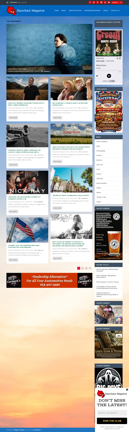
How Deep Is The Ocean (17, 69)
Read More (13, 118)
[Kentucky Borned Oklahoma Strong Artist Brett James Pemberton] (27, 88)
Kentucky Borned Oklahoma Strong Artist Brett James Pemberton (26, 104)
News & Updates (102, 141)
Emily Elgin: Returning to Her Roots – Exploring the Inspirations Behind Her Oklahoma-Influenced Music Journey (68, 244)
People (99, 188)
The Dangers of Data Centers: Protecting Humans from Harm (107, 287)
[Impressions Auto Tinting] (108, 314)
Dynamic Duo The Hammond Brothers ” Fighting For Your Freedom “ (24, 246)
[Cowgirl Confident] (108, 345)
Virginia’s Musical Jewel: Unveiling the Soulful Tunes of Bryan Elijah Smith (24, 151)
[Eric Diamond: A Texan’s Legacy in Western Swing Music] (71, 88)
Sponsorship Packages (92, 10)
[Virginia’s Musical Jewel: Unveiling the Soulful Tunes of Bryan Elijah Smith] (27, 135)
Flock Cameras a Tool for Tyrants (108, 282)
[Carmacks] (49, 280)
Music (31, 108)
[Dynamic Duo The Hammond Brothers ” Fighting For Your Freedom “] (27, 230)
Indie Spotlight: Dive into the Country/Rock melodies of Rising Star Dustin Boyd (71, 148)
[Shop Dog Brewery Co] (108, 235)
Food (98, 169)
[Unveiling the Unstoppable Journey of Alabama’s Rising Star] (27, 182)
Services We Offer (75, 10)
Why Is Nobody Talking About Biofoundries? (106, 276)
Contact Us (115, 10)
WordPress (37, 430)
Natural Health (102, 183)
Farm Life (100, 165)
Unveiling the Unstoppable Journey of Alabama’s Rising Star (24, 198)
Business (99, 160)
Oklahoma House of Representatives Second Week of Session (107, 294)
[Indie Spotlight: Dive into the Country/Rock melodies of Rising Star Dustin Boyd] (71, 134)
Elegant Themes (19, 430)
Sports (99, 192)
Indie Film (37, 71)
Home (57, 10)
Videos (105, 10)
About (63, 10)
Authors (99, 155)
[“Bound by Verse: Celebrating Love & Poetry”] (71, 180)
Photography (101, 151)
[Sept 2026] (108, 112)
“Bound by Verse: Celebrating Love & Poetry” (71, 195)
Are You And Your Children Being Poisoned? (107, 270)
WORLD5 (21, 2)
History (99, 174)
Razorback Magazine (19, 71)
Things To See (101, 197)
